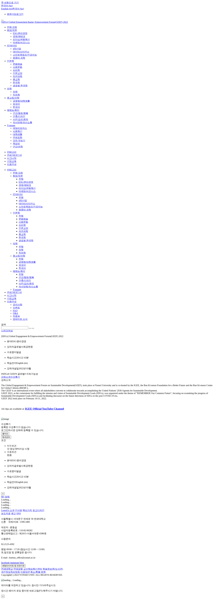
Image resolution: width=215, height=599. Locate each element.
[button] (7, 5)
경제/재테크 (19, 36)
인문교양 (17, 73)
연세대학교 (7, 569)
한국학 (16, 82)
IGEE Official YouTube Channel (44, 408)
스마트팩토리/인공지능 (25, 55)
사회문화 (17, 67)
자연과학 (17, 76)
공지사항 (17, 304)
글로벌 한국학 (20, 85)
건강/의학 (18, 146)
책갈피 (16, 143)
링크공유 (6, 437)
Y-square (11, 125)
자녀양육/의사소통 (22, 122)
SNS (18, 513)
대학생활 (17, 134)
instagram (14, 562)
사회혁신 (17, 131)
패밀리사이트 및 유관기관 (13, 566)
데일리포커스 (20, 128)
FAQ (15, 310)
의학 (9, 88)
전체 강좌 (12, 27)
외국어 (16, 104)
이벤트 (16, 307)
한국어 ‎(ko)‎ (18, 8)
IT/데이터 (12, 45)
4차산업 (17, 48)
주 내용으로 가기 (10, 2)
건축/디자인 (19, 116)
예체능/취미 (13, 110)
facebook (5, 562)
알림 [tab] (7, 496)
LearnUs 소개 (7, 510)
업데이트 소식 (20, 319)
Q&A (15, 313)
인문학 (10, 61)
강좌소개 (6, 377)
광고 (13, 513)
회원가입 (11, 14)
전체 (21, 179)
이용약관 (25, 572)
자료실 (16, 316)
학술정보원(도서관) (53, 569)
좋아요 (5, 434)
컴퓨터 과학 (19, 58)
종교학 (16, 79)
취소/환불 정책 (38, 572)
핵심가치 (27, 510)
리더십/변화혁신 (21, 39)
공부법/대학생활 (21, 101)
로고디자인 (38, 510)
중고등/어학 (13, 98)
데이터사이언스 (21, 52)
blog (22, 562)
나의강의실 (7, 330)
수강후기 (15, 377)
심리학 (16, 70)
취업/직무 (12, 30)
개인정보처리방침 (10, 572)
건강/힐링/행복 (20, 113)
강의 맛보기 (19, 140)
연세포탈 (18, 569)
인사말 (18, 510)
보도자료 (6, 513)
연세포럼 (17, 137)
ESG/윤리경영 (20, 33)
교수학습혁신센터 (32, 569)
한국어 (16, 107)
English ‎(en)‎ (6, 8)
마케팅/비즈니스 (21, 42)
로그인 (19, 14)
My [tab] (3, 496)
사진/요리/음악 (20, 119)
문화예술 (17, 64)
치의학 (16, 95)
